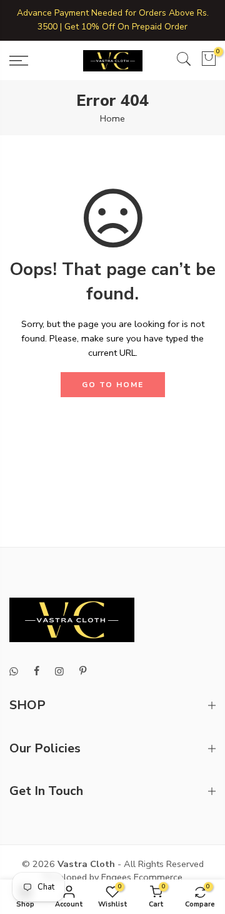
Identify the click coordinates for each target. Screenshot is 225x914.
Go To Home (113, 385)
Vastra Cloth (86, 864)
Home (112, 118)
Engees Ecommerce (141, 877)
